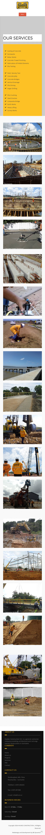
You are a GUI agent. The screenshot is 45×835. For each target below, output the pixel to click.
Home (7, 753)
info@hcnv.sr (17, 795)
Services (7, 760)
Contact (7, 765)
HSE (6, 763)
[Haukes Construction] (22, 5)
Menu (22, 14)
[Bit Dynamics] (2, 831)
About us (8, 755)
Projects (7, 758)
